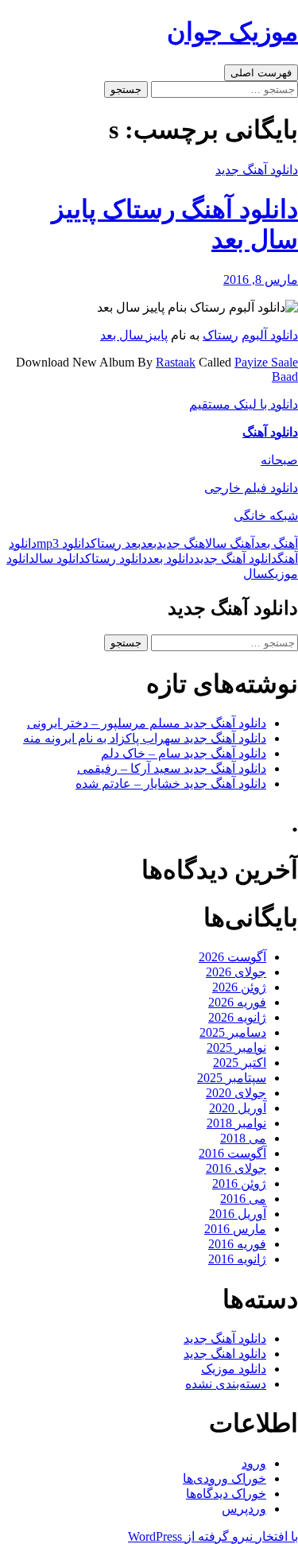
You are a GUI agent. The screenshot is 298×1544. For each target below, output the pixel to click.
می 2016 (243, 1198)
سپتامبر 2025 (231, 1077)
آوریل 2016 (237, 1213)
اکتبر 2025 (239, 1062)
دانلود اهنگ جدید (225, 1353)
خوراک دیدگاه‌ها (226, 1493)
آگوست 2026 (232, 957)
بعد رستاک (116, 543)
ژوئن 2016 (239, 1183)
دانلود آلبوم (270, 335)
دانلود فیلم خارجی (251, 488)
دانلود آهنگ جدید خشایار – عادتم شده (170, 783)
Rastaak (175, 362)
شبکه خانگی (266, 515)
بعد (149, 543)
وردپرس (244, 1508)
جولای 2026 (236, 972)
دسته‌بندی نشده (225, 1384)
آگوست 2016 (232, 1153)
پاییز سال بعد (134, 335)
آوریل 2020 (237, 1108)
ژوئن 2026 (239, 987)
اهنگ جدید (181, 543)
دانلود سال (60, 558)
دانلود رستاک (116, 558)
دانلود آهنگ (270, 432)
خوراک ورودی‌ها (224, 1478)
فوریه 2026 (237, 1002)
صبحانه (279, 460)
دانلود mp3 (64, 543)
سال (255, 573)
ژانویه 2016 (237, 1259)
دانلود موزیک (233, 1368)
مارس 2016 (235, 1229)
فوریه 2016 (237, 1244)
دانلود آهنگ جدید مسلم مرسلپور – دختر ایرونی (146, 723)
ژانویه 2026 (237, 1017)
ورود (254, 1463)
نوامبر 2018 (236, 1123)
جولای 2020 (236, 1093)
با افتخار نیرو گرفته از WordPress (213, 1536)
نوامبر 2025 (236, 1047)
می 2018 (243, 1138)
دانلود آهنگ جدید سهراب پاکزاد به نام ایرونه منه (144, 738)
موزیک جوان (232, 31)
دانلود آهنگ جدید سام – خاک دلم (183, 753)
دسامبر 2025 (232, 1032)
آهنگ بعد (276, 543)
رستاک (220, 335)
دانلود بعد (170, 558)
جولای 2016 (236, 1168)
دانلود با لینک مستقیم (243, 404)
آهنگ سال (229, 543)
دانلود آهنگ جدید (256, 170)
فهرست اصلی (261, 73)
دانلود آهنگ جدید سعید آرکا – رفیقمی (171, 768)
